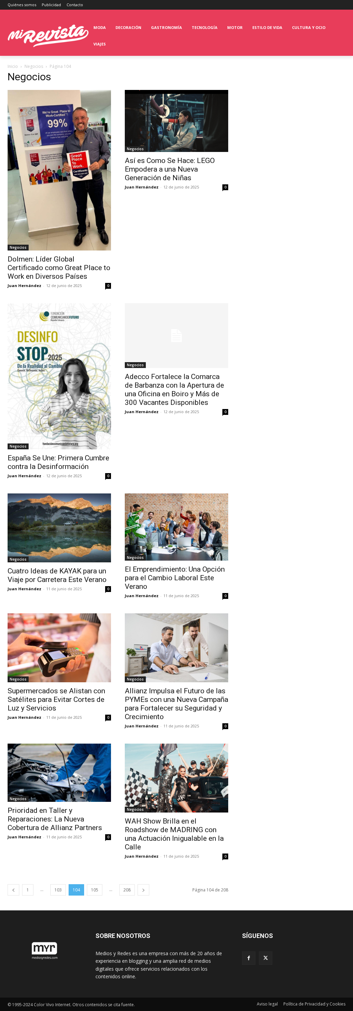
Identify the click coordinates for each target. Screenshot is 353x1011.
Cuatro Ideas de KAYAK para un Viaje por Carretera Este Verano (57, 575)
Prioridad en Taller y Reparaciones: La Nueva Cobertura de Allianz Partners (55, 819)
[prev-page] (13, 890)
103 (58, 890)
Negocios (33, 66)
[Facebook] (248, 958)
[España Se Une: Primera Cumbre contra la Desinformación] (59, 376)
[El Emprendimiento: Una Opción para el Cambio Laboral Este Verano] (176, 527)
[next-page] (143, 890)
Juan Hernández (24, 285)
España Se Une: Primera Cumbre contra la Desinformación (58, 462)
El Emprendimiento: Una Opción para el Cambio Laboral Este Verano (175, 578)
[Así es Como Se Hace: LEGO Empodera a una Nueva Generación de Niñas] (176, 121)
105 (94, 890)
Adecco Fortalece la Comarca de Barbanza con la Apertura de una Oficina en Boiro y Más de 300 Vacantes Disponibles (174, 389)
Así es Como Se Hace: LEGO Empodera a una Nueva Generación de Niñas (170, 169)
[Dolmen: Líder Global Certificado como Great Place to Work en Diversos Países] (59, 170)
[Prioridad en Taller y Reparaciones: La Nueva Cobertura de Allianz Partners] (59, 773)
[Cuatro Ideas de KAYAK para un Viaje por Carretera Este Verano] (59, 527)
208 (127, 890)
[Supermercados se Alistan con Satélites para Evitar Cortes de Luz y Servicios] (59, 647)
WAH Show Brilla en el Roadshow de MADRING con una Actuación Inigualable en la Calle (174, 834)
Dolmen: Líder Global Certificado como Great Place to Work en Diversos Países (59, 267)
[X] (265, 958)
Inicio (13, 66)
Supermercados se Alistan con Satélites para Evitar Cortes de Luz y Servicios (56, 699)
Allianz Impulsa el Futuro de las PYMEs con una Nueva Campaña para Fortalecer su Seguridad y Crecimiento (176, 704)
